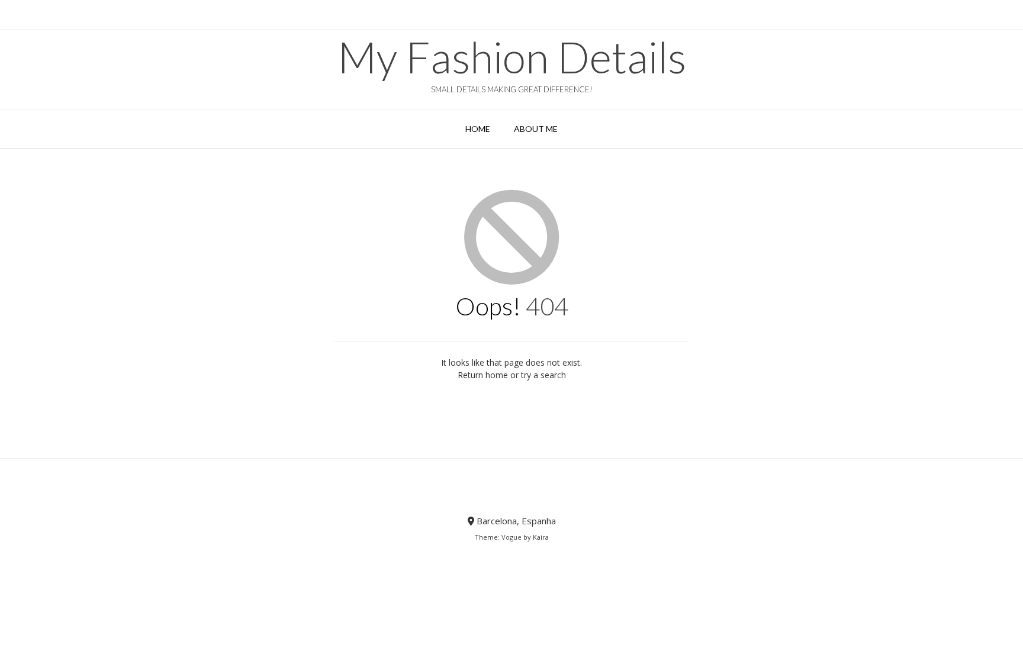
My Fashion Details (511, 57)
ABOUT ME (536, 129)
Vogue (511, 537)
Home (477, 129)
